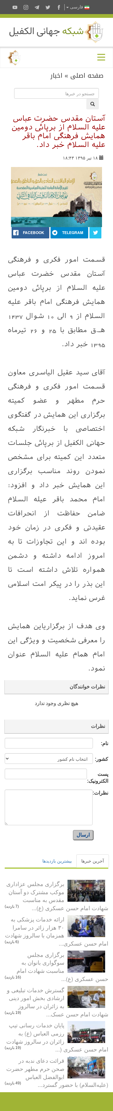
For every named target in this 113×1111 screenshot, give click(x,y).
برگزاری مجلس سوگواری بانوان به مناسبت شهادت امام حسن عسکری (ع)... (62, 966)
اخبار (56, 75)
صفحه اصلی (87, 75)
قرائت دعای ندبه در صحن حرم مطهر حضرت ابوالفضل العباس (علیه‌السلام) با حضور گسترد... (57, 1072)
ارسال (83, 834)
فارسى (76, 7)
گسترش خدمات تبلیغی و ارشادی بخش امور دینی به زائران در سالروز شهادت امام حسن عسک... (57, 1002)
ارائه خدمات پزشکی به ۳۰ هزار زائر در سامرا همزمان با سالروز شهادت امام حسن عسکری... (56, 931)
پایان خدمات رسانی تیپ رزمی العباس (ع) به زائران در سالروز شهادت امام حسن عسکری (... (57, 1037)
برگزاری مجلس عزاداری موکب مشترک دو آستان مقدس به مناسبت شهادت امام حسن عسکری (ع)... (57, 895)
